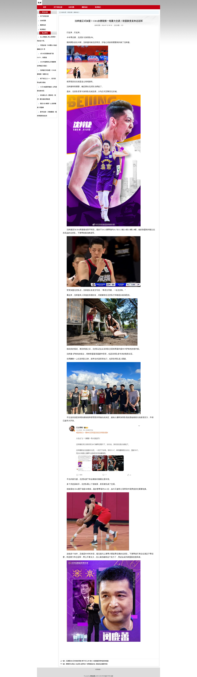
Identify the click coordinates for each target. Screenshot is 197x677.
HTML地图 (110, 676)
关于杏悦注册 (58, 7)
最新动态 (85, 7)
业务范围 (71, 7)
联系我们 (98, 7)
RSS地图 (104, 676)
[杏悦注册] (39, 2)
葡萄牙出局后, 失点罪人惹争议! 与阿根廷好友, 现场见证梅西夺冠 (86, 664)
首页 (44, 7)
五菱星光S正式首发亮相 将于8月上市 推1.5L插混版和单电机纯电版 (87, 661)
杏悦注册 (69, 12)
